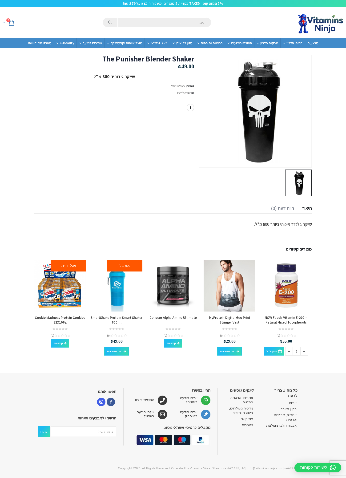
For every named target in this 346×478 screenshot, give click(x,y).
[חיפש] (110, 22)
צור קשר (247, 419)
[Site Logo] (320, 22)
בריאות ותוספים (212, 43)
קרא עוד (171, 343)
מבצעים (312, 43)
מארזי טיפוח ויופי (39, 43)
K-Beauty (67, 43)
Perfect (182, 93)
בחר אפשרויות (227, 351)
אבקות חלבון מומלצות (281, 426)
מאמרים (247, 425)
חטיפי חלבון (294, 43)
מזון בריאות (184, 43)
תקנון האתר (289, 409)
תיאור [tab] (307, 208)
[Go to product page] (286, 286)
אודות (293, 403)
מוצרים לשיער (92, 43)
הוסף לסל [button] (271, 351)
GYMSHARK (159, 43)
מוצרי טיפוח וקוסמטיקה (126, 43)
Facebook (190, 107)
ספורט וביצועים (241, 43)
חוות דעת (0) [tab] (282, 208)
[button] (43, 249)
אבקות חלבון (269, 43)
